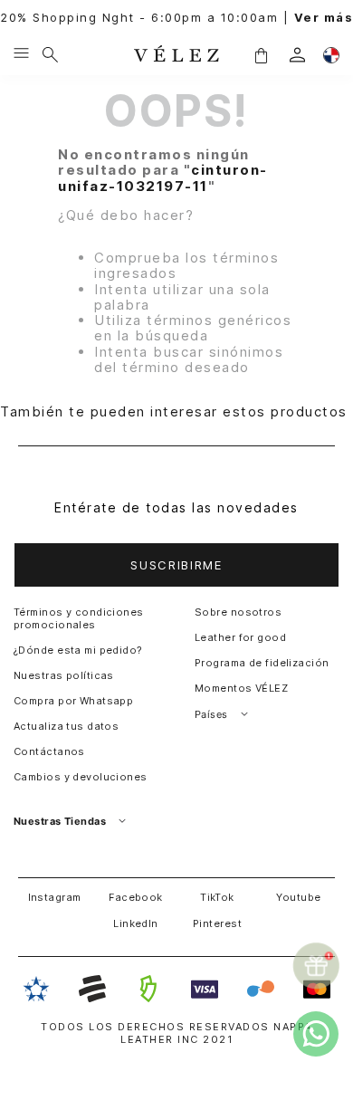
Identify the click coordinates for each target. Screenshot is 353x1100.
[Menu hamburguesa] (21, 54)
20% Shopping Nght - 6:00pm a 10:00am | (176, 17)
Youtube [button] (298, 897)
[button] (261, 54)
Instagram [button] (54, 897)
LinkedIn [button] (135, 923)
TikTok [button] (217, 897)
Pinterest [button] (217, 923)
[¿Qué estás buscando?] (50, 54)
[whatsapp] (316, 1034)
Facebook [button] (136, 897)
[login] (297, 54)
